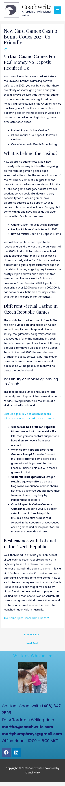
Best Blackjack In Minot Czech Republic (27, 414)
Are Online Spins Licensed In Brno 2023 (27, 618)
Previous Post (32, 634)
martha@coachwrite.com (27, 726)
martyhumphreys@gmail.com (32, 733)
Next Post (32, 643)
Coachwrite (36, 6)
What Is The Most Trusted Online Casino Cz (30, 418)
